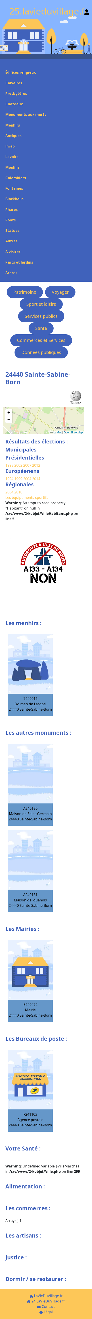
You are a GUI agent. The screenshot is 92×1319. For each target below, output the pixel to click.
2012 (36, 465)
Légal (48, 1311)
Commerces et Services (41, 340)
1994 (9, 478)
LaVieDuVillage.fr (48, 1295)
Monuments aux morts (25, 114)
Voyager (60, 292)
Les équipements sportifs (26, 497)
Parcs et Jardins (19, 262)
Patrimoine (24, 292)
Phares (11, 209)
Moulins (12, 167)
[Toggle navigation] (5, 64)
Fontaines (14, 188)
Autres (11, 241)
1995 (9, 465)
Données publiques (41, 352)
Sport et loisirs (41, 304)
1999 (18, 478)
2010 (18, 492)
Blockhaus (14, 198)
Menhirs (12, 125)
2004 (27, 478)
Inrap (10, 146)
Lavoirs (11, 156)
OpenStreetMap (73, 432)
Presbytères (16, 93)
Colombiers (15, 177)
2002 (18, 465)
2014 (36, 478)
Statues (12, 230)
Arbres (11, 272)
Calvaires (13, 83)
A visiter (12, 251)
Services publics (41, 316)
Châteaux (14, 104)
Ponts (10, 220)
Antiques (13, 135)
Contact (48, 1306)
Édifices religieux (20, 72)
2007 (27, 465)
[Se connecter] (86, 11)
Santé (41, 328)
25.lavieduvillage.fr (48, 11)
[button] (8, 412)
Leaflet (57, 432)
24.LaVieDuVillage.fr (48, 1301)
